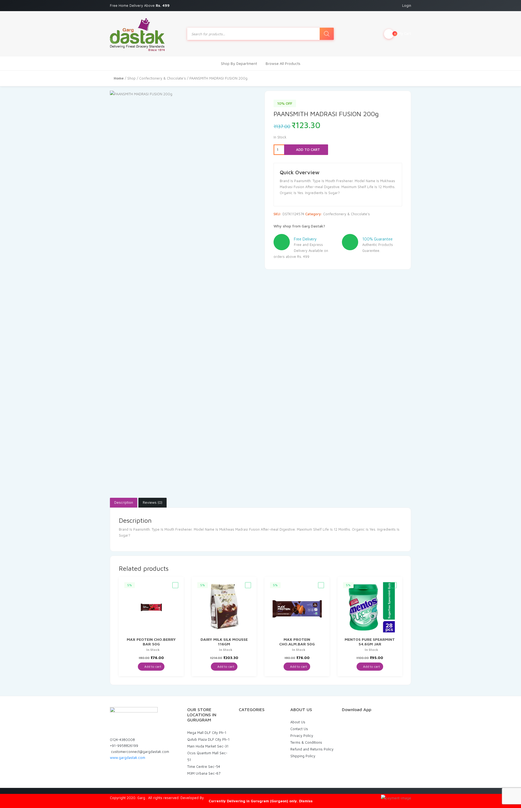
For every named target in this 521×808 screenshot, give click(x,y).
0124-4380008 (122, 739)
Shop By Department (239, 63)
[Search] (327, 34)
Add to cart (307, 149)
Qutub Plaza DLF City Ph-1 (208, 739)
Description (123, 502)
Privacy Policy (301, 735)
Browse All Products (283, 63)
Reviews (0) (152, 502)
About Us (297, 722)
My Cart (402, 33)
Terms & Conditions (306, 742)
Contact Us (299, 729)
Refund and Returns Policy (311, 749)
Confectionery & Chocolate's (162, 78)
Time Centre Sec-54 (203, 766)
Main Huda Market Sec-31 (207, 746)
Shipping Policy (302, 756)
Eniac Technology (219, 798)
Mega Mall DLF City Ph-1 (206, 732)
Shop (131, 78)
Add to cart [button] (152, 666)
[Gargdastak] (137, 34)
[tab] (123, 503)
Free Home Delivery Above (140, 5)
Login (406, 5)
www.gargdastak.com (127, 757)
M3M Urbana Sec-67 (203, 773)
